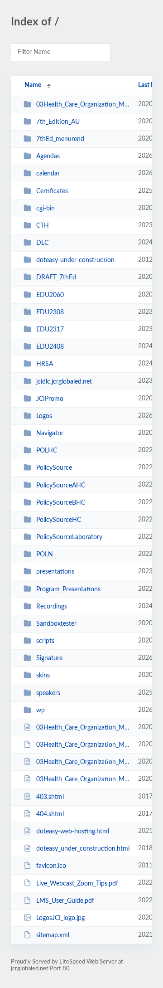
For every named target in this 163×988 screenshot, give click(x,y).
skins (43, 675)
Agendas (48, 156)
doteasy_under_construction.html (82, 849)
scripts (45, 641)
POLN (44, 554)
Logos (44, 416)
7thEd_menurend (60, 139)
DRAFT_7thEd (56, 277)
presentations (55, 572)
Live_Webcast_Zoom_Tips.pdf (77, 883)
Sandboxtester (56, 624)
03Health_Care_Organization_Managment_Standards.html (82, 728)
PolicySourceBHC (60, 503)
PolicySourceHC (58, 520)
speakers (48, 693)
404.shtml (50, 814)
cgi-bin (45, 208)
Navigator (49, 433)
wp (40, 710)
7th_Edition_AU (58, 122)
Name (32, 85)
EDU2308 (50, 312)
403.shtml (50, 797)
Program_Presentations (68, 589)
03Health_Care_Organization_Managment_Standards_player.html (82, 779)
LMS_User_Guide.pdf (65, 901)
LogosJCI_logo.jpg (60, 918)
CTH (42, 226)
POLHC (46, 451)
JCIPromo (49, 399)
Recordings (51, 607)
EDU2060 (50, 295)
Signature (49, 658)
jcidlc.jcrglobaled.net (64, 381)
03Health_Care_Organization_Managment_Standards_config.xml (82, 745)
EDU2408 (50, 347)
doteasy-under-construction (75, 260)
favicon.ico (51, 866)
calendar (48, 173)
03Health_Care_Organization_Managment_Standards (82, 105)
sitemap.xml (52, 935)
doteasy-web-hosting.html (72, 831)
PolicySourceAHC (60, 485)
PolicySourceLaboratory (69, 537)
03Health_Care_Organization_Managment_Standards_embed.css (82, 762)
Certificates (52, 191)
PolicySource (54, 468)
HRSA (44, 364)
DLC (42, 243)
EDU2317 (50, 329)
